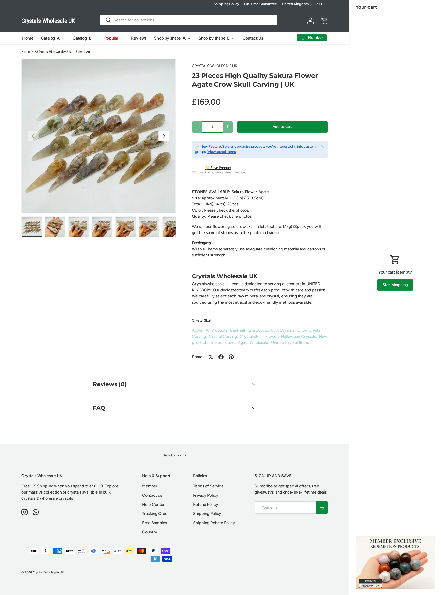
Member (149, 486)
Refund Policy (205, 504)
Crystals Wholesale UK (48, 572)
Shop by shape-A (170, 38)
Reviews (138, 38)
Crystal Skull (201, 320)
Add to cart (282, 126)
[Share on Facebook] (221, 357)
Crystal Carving (223, 336)
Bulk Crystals (283, 330)
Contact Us (253, 38)
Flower (271, 336)
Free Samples (154, 522)
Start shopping (395, 284)
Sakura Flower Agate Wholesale (239, 342)
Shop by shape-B (214, 38)
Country (149, 531)
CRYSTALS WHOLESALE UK (214, 66)
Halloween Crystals (298, 336)
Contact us (152, 495)
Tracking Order (155, 513)
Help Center (153, 504)
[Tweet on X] (211, 357)
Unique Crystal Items (290, 342)
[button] (324, 21)
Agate (197, 330)
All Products (216, 330)
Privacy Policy (205, 495)
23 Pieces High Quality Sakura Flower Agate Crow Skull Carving (65, 51)
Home (27, 38)
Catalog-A (50, 38)
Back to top (172, 455)
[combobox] (188, 20)
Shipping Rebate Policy (214, 522)
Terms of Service (208, 486)
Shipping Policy (226, 4)
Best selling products (249, 330)
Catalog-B (82, 38)
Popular (111, 38)
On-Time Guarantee (260, 4)
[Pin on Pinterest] (231, 357)
